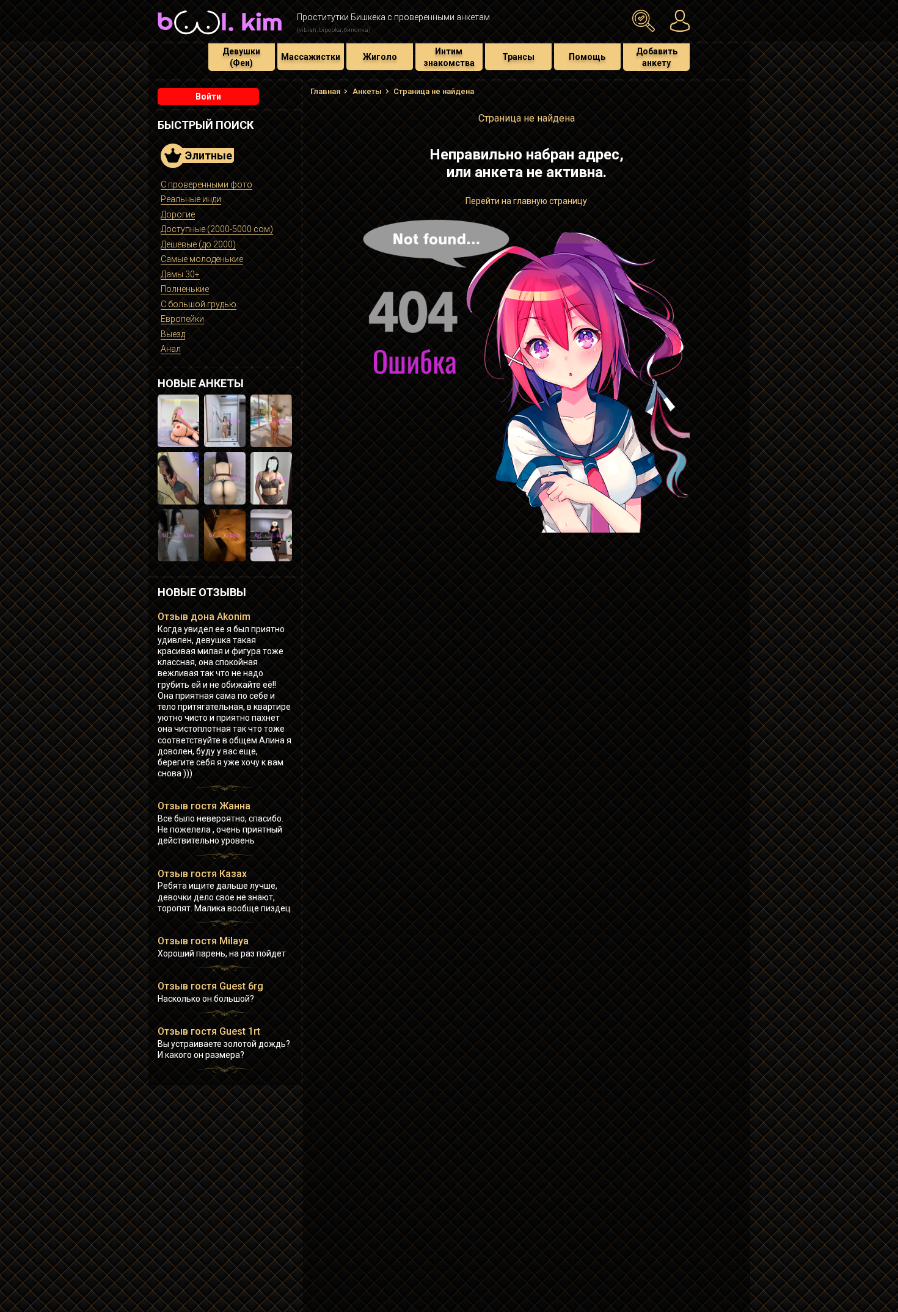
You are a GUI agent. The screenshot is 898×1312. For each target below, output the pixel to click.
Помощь (587, 57)
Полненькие (185, 289)
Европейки (182, 319)
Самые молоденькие (202, 259)
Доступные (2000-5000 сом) (217, 229)
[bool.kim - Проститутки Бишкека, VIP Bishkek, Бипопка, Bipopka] (220, 36)
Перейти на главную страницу (526, 201)
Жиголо (380, 57)
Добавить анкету (656, 56)
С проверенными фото (206, 184)
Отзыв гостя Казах (202, 874)
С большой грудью (198, 304)
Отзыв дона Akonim (204, 616)
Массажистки (310, 57)
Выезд (173, 334)
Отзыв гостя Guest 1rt (209, 1031)
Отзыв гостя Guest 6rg (210, 986)
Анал (171, 349)
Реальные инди (191, 199)
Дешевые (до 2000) (198, 244)
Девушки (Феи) (241, 56)
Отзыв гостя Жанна (204, 806)
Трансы (518, 57)
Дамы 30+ (180, 274)
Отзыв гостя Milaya (203, 941)
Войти (208, 96)
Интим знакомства (449, 56)
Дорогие (178, 214)
